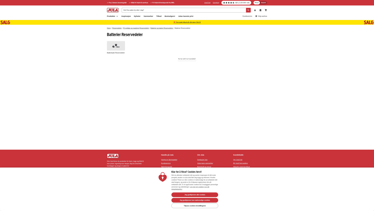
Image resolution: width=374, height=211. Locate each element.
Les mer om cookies (197, 187)
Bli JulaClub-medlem (240, 163)
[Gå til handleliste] (260, 10)
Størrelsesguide (166, 167)
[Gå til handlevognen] (266, 10)
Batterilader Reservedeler (116, 53)
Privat (257, 2)
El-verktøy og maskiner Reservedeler (136, 28)
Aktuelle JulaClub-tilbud (241, 167)
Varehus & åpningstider (169, 160)
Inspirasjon (126, 16)
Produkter (111, 16)
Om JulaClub (237, 160)
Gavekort (216, 3)
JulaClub (207, 3)
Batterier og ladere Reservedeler (162, 28)
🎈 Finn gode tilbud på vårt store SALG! (187, 22)
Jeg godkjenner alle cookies (194, 195)
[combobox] (186, 10)
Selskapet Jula (202, 160)
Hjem (109, 28)
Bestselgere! (170, 16)
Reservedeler (117, 28)
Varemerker (148, 16)
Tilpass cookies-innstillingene (195, 206)
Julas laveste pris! (185, 16)
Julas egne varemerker (205, 163)
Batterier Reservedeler (182, 28)
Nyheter (137, 16)
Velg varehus (262, 16)
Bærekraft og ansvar (204, 167)
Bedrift (263, 2)
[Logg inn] (255, 10)
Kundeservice (247, 16)
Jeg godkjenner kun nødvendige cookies (195, 200)
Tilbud (158, 16)
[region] (187, 189)
